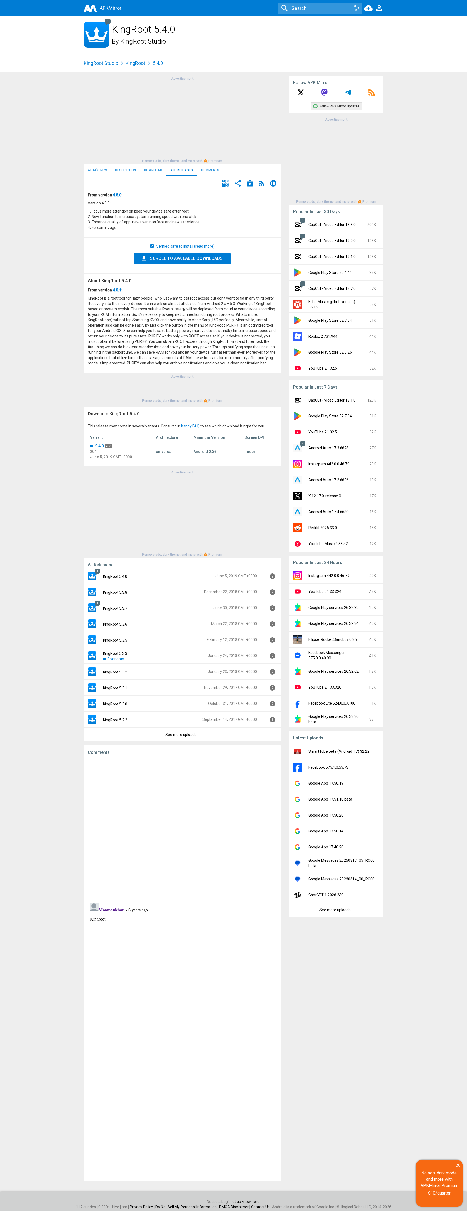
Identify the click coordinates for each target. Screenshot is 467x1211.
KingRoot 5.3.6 (115, 624)
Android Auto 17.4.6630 (328, 512)
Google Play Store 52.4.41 (330, 272)
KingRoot (135, 63)
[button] (225, 184)
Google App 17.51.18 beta (330, 799)
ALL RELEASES (181, 170)
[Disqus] (182, 968)
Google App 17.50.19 (325, 783)
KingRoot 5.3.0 (115, 704)
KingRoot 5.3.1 (115, 688)
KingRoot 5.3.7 (115, 608)
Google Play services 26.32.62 (333, 671)
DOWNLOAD (153, 170)
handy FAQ (190, 426)
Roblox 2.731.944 (323, 336)
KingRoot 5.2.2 (115, 720)
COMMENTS (210, 170)
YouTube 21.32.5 (322, 368)
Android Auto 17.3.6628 (328, 448)
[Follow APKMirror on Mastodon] (324, 94)
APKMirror (110, 8)
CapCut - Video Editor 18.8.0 (332, 225)
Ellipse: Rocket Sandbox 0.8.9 (333, 639)
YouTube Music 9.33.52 (328, 544)
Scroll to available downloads (186, 258)
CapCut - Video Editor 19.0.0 (332, 240)
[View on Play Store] (250, 184)
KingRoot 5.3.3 (115, 653)
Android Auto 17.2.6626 (328, 480)
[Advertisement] (182, 119)
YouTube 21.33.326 (324, 687)
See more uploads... (182, 734)
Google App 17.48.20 (325, 847)
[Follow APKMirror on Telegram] (348, 94)
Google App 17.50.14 (325, 831)
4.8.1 (117, 290)
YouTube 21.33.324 (324, 591)
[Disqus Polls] (182, 827)
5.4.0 (99, 446)
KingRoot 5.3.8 (115, 592)
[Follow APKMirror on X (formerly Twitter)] (301, 94)
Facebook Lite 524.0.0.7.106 (331, 703)
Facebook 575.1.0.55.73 (328, 767)
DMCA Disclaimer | (235, 1207)
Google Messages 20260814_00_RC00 (341, 879)
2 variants (115, 659)
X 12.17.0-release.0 (324, 496)
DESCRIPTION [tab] (125, 170)
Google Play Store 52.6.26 (330, 352)
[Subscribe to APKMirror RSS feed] (371, 94)
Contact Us (260, 1207)
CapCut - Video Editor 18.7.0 (332, 288)
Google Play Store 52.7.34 (330, 320)
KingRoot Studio (143, 41)
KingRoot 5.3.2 (115, 672)
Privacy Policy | (142, 1207)
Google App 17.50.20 (325, 815)
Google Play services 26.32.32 (333, 607)
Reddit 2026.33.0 (322, 528)
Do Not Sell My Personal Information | (187, 1207)
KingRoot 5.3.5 (115, 640)
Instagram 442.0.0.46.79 (328, 464)
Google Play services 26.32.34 (333, 623)
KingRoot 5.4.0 (115, 576)
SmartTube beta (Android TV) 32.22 (338, 751)
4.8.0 (117, 195)
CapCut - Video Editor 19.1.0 (332, 256)
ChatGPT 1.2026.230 (325, 895)
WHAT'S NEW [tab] (97, 170)
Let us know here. (245, 1201)
